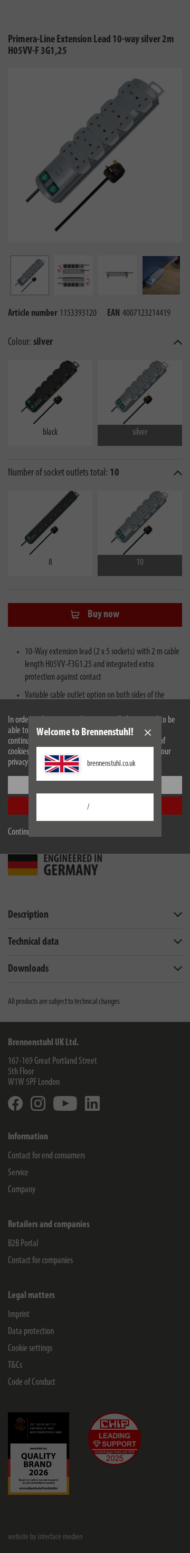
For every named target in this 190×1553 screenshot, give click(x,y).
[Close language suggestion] (148, 732)
